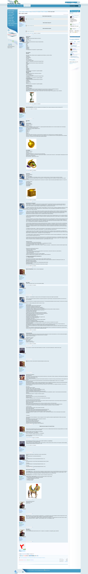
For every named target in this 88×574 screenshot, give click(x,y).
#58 (32, 513)
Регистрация (69, 3)
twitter (21, 555)
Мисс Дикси (27, 33)
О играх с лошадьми (44, 11)
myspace (31, 555)
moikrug (34, 555)
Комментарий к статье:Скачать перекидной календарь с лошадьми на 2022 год (75, 46)
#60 (32, 541)
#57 (32, 499)
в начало (16, 573)
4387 (22, 116)
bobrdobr (35, 555)
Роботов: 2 (71, 63)
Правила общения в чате (75, 15)
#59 (32, 527)
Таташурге (20, 381)
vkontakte (29, 555)
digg (20, 555)
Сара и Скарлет (32, 33)
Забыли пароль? (77, 3)
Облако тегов (10, 45)
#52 (32, 372)
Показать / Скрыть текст (30, 25)
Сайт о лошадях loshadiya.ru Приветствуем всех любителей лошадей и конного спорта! (14, 2)
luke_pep (20, 509)
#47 (32, 280)
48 (22, 46)
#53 (33, 424)
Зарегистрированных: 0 (73, 62)
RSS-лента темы (66, 14)
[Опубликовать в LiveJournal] (36, 555)
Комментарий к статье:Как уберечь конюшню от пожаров (74, 52)
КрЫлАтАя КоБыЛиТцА (29, 437)
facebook (32, 555)
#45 (32, 201)
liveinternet (19, 555)
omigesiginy (66, 561)
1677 (22, 450)
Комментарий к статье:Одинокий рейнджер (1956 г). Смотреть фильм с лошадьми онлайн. (74, 57)
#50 (32, 345)
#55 (33, 452)
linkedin (30, 555)
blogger (24, 555)
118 (22, 25)
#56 (33, 467)
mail (33, 555)
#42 (32, 105)
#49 (32, 331)
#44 (32, 171)
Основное (34, 11)
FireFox (20, 22)
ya (23, 555)
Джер (20, 354)
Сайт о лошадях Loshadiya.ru (24, 11)
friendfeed (37, 555)
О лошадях (38, 11)
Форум (31, 11)
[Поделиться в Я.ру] (28, 555)
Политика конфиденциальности (39, 570)
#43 (32, 118)
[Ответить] (79, 22)
